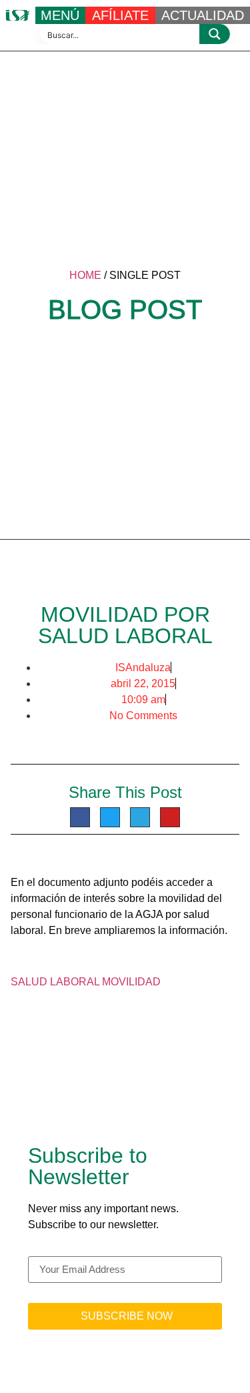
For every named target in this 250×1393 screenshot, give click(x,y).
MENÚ (60, 15)
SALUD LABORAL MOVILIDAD (86, 981)
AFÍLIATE (120, 15)
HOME (85, 275)
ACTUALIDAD (202, 15)
